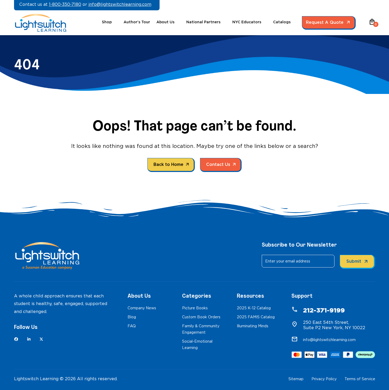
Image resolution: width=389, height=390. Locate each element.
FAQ (132, 326)
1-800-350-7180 (65, 4)
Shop (107, 22)
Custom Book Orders (201, 317)
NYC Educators (246, 22)
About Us (165, 22)
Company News (142, 308)
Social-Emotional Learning (197, 344)
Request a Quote (324, 22)
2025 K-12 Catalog (254, 308)
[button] (372, 23)
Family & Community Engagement (200, 329)
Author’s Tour (137, 22)
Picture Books (195, 308)
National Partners (203, 22)
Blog (132, 317)
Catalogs (282, 22)
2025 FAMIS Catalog (256, 317)
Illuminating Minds (252, 326)
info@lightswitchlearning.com (119, 4)
